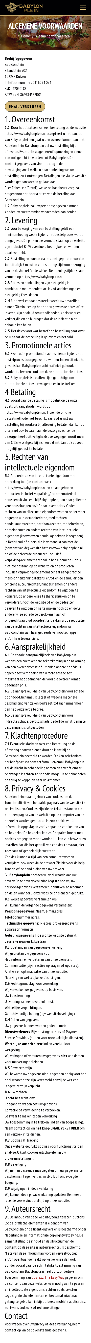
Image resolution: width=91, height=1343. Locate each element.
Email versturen (25, 106)
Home (25, 35)
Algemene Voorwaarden (53, 35)
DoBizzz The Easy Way (48, 1277)
